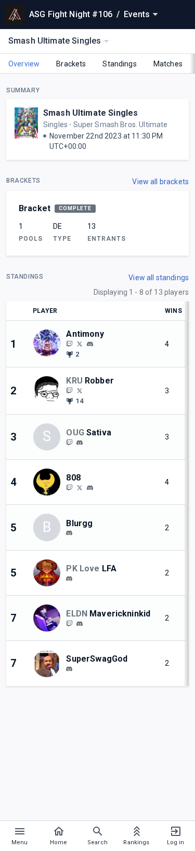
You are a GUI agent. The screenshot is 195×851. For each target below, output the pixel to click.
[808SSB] (79, 487)
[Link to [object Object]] (49, 344)
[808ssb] (69, 487)
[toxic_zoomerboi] (79, 390)
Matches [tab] (168, 64)
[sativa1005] (79, 442)
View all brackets (160, 181)
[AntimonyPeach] (79, 343)
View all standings (158, 277)
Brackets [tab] (71, 64)
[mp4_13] (69, 578)
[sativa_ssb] (69, 442)
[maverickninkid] (69, 623)
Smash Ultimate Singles (90, 113)
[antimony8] (69, 343)
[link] (90, 343)
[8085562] (90, 487)
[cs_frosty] (69, 533)
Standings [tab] (119, 64)
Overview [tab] (24, 64)
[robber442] (69, 390)
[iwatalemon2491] (69, 668)
